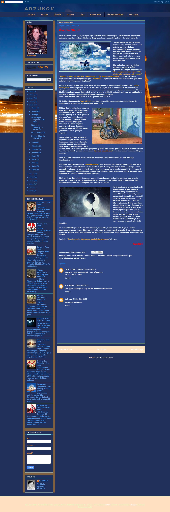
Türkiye (82, 258)
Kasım (34, 111)
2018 (31, 105)
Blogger (134, 505)
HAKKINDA (43, 481)
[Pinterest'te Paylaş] (102, 252)
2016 (31, 177)
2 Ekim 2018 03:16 (89, 269)
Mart (34, 163)
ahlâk (74, 256)
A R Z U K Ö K (39, 8)
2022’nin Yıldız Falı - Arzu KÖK (43, 320)
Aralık (34, 108)
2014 (31, 184)
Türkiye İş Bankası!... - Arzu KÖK (37, 127)
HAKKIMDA (44, 14)
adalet (68, 256)
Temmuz (35, 149)
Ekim (34, 115)
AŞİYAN (82, 14)
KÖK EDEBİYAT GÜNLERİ (115, 14)
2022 (31, 91)
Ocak (34, 170)
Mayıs (34, 156)
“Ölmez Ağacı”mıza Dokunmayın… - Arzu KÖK (44, 273)
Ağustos (35, 146)
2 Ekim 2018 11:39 (81, 285)
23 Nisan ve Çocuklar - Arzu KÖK (43, 407)
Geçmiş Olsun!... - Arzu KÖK (95, 256)
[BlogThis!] (95, 252)
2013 (31, 187)
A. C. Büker (69, 285)
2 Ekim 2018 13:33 (80, 299)
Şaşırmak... (41, 384)
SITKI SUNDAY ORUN (73, 269)
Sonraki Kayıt (65, 349)
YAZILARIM (70, 14)
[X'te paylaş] (97, 252)
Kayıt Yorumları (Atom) (104, 357)
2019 (31, 101)
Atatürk (80, 256)
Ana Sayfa (101, 349)
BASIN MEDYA (134, 14)
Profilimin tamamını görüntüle (41, 486)
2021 (31, 95)
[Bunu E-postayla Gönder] (92, 252)
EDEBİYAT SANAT (96, 14)
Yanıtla (67, 278)
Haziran (35, 153)
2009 (31, 191)
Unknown (68, 299)
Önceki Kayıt (137, 349)
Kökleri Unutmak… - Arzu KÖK (42, 298)
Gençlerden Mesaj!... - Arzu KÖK (43, 363)
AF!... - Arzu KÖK (38, 133)
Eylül (34, 142)
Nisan (34, 159)
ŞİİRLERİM (57, 14)
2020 (31, 98)
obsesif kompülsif (113, 256)
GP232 (107, 505)
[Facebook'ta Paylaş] (99, 252)
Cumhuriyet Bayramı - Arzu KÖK (38, 120)
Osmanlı (124, 256)
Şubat (34, 166)
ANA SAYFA (31, 14)
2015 (31, 181)
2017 (31, 174)
